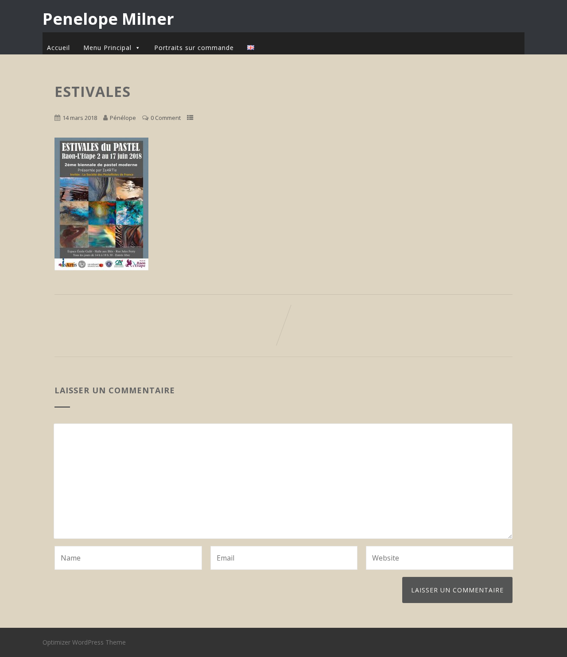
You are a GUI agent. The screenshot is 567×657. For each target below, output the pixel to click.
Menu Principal (107, 47)
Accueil (58, 47)
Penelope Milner (108, 19)
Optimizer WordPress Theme (84, 642)
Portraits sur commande (194, 47)
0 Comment (166, 118)
